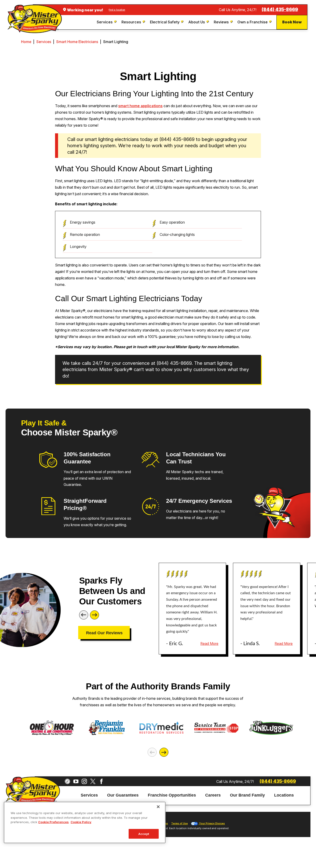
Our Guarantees (123, 795)
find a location (117, 9)
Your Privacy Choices (211, 823)
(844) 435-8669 (280, 9)
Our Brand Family (247, 795)
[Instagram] (84, 781)
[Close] (158, 807)
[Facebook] (101, 781)
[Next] (94, 614)
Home (26, 42)
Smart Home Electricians (77, 42)
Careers (213, 795)
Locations (284, 795)
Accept (143, 834)
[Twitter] (93, 781)
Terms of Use (179, 823)
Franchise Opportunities (172, 795)
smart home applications (140, 105)
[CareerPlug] (67, 781)
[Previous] (83, 614)
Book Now (292, 22)
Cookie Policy (81, 822)
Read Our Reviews (104, 633)
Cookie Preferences (53, 822)
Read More (209, 643)
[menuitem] (107, 22)
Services (43, 42)
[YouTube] (76, 781)
